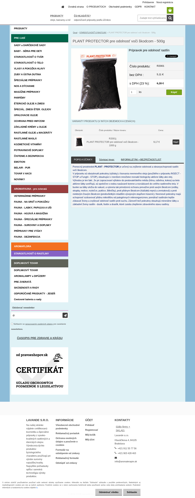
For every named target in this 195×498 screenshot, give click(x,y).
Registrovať (91, 430)
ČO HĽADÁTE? (82, 16)
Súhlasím (132, 492)
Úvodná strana (76, 6)
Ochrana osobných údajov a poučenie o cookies (67, 441)
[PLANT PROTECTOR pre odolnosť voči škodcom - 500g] (99, 50)
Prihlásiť (90, 425)
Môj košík (90, 435)
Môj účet (89, 439)
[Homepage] (61, 7)
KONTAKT (149, 6)
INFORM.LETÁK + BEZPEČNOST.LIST (141, 159)
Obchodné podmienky (120, 6)
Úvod (75, 33)
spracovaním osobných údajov (39, 324)
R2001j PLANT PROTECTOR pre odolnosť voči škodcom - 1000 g (112, 142)
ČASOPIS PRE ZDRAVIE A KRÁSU (40, 338)
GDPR (138, 6)
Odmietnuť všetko (108, 492)
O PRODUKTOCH (96, 6)
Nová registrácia (164, 2)
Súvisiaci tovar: (106, 159)
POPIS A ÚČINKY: (83, 159)
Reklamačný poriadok (67, 433)
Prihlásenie (148, 2)
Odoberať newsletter (23, 307)
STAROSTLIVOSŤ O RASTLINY (92, 33)
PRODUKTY (56, 16)
